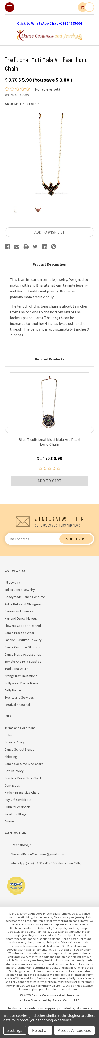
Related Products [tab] (49, 359)
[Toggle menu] (9, 7)
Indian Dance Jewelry (20, 589)
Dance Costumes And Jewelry (55, 995)
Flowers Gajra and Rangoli (23, 625)
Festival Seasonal (17, 704)
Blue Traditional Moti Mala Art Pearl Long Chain (49, 442)
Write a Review (17, 94)
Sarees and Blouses (19, 611)
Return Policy (14, 771)
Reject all (40, 1030)
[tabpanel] (49, 429)
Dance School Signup (20, 749)
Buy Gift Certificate (18, 800)
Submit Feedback (17, 807)
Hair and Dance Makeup (21, 618)
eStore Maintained (33, 1000)
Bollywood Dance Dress (21, 683)
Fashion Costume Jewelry (23, 640)
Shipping (11, 756)
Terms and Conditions (20, 728)
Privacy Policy (15, 742)
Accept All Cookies (74, 1030)
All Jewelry (12, 582)
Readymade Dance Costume (25, 597)
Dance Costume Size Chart (24, 764)
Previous (6, 429)
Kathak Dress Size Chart (22, 792)
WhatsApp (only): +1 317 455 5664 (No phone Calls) (46, 863)
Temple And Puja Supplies (23, 661)
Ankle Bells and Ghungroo (23, 604)
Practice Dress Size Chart (23, 778)
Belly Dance (13, 690)
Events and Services (19, 697)
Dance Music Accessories (23, 654)
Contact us (12, 785)
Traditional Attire (16, 669)
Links (8, 735)
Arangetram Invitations (21, 676)
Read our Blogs (15, 814)
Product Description (49, 264)
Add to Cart (50, 481)
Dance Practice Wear (19, 633)
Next (92, 429)
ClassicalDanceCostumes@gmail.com (37, 854)
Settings (14, 1030)
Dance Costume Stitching (23, 647)
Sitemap (11, 821)
